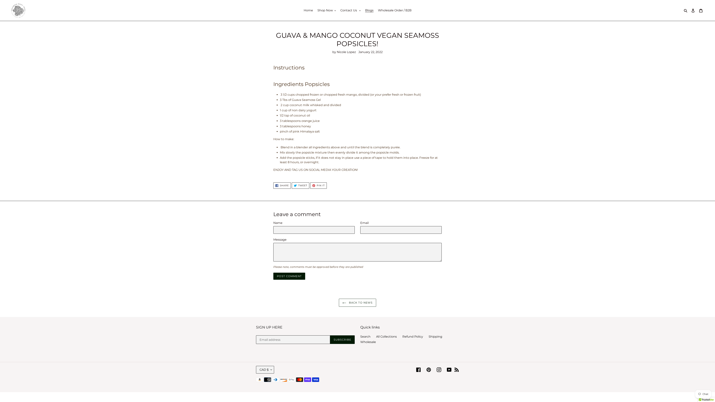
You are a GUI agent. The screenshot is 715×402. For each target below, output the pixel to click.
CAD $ (264, 369)
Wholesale (368, 342)
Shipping (435, 336)
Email (364, 223)
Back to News (360, 302)
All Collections (386, 336)
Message (280, 239)
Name (277, 223)
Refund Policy (412, 336)
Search (365, 336)
